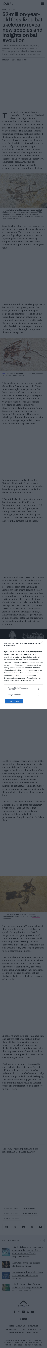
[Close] (42, 643)
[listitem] (23, 689)
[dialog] (23, 674)
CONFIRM (14, 701)
